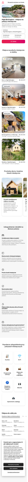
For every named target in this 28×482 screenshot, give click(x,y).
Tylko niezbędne (13, 468)
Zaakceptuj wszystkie (13, 464)
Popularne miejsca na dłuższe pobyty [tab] (11, 416)
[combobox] (13, 32)
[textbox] (7, 37)
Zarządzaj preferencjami (13, 472)
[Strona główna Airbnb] (3, 2)
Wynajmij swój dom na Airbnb (16, 2)
